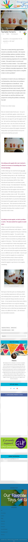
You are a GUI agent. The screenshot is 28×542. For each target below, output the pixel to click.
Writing (2, 534)
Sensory (3, 526)
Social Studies (4, 529)
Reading (3, 521)
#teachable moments (6, 330)
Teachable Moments (8, 32)
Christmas (3, 513)
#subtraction (13, 327)
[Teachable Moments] (14, 20)
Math (8, 34)
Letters (2, 515)
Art (1, 510)
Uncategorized (4, 532)
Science (3, 523)
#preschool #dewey (6, 327)
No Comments (14, 34)
